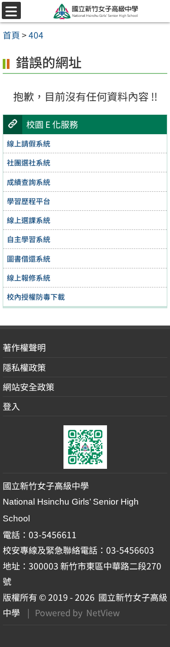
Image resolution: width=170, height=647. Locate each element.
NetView (103, 612)
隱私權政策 (24, 367)
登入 (11, 406)
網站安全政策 (28, 386)
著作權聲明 (24, 347)
